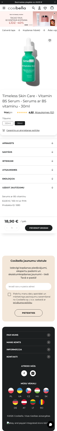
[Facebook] (24, 373)
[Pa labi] (55, 2)
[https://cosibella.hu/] (37, 391)
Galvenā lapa (8, 30)
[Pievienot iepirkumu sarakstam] (50, 40)
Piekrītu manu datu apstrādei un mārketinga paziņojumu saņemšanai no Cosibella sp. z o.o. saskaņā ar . (31, 298)
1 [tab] (25, 25)
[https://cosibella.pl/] (11, 391)
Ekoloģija (8, 178)
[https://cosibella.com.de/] (24, 402)
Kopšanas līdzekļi (31, 30)
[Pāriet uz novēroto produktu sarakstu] (45, 8)
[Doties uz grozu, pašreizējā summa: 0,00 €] (52, 8)
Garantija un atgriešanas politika (22, 130)
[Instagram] (33, 373)
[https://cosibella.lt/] (33, 402)
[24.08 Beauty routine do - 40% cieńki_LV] (28, 19)
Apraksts (8, 143)
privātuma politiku (22, 302)
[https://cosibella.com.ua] (20, 391)
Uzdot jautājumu (13, 187)
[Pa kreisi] (2, 2)
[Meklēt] (33, 8)
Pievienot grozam (38, 228)
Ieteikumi (7, 161)
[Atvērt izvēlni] (3, 8)
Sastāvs (7, 152)
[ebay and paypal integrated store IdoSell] (28, 423)
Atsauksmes (41, 112)
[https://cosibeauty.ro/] (42, 402)
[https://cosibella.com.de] (15, 402)
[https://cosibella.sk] (46, 391)
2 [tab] (29, 25)
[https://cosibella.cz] (28, 391)
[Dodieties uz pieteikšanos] (39, 8)
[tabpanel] (28, 19)
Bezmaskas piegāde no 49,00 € (28, 2)
